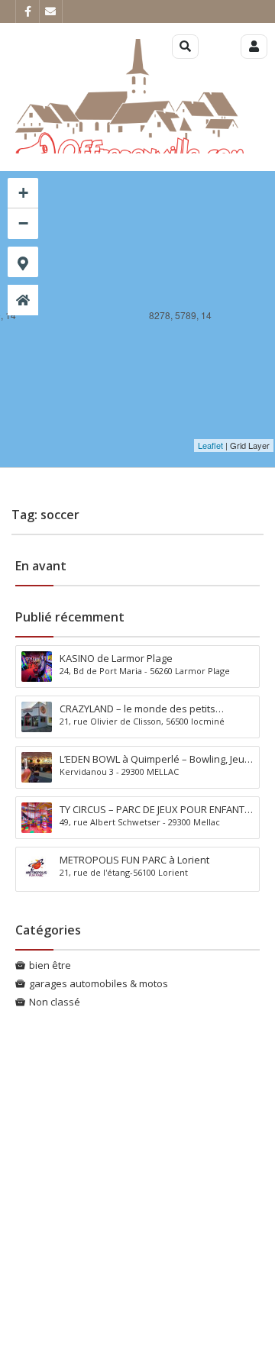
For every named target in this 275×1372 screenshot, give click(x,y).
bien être (50, 965)
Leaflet (210, 445)
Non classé (54, 1002)
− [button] (23, 223)
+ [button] (23, 192)
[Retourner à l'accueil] (23, 300)
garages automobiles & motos (98, 983)
